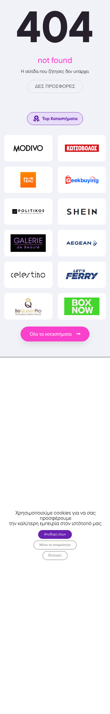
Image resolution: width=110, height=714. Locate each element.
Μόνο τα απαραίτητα (54, 544)
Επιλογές (55, 555)
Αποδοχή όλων (55, 534)
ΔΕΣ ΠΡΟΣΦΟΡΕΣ (55, 86)
